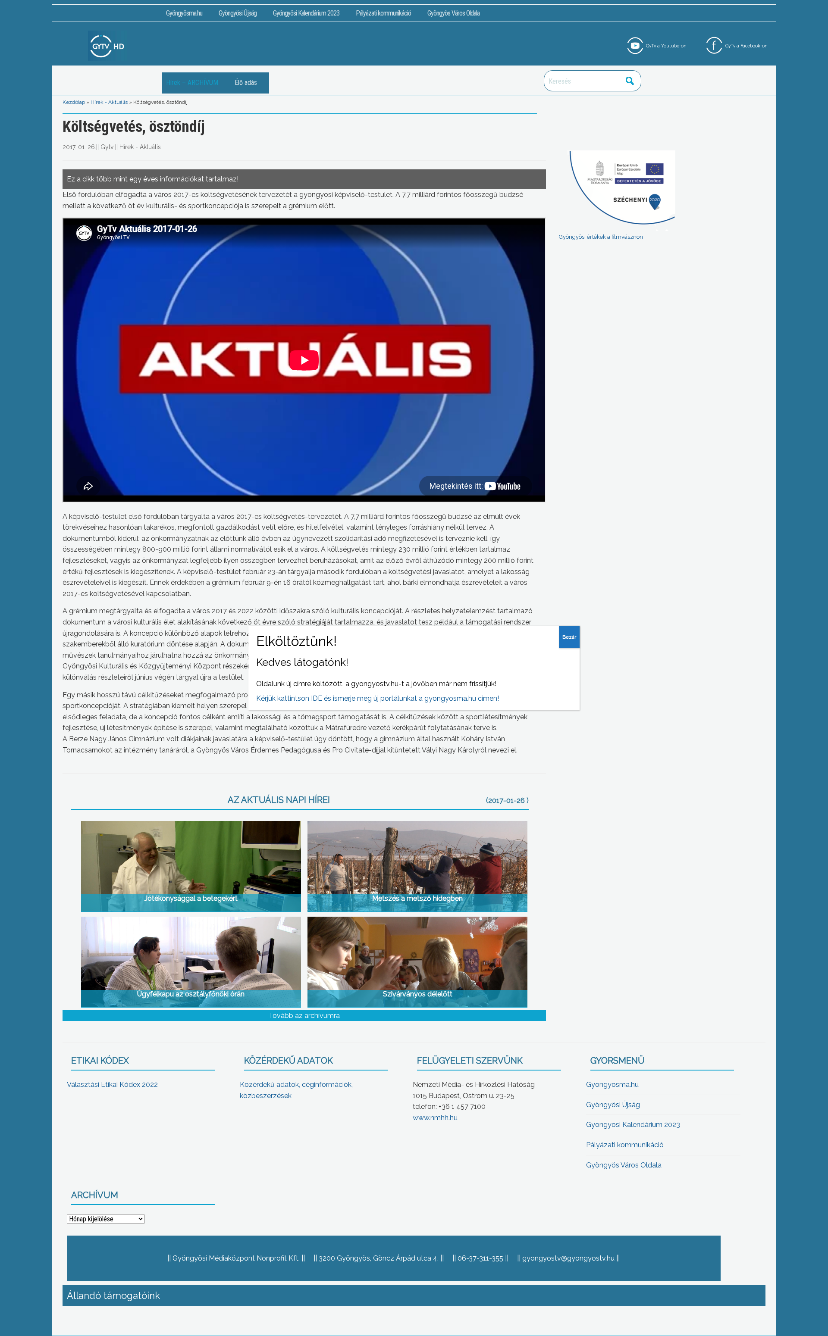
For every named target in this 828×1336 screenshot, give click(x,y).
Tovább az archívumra (304, 1015)
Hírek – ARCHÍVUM (192, 82)
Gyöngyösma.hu (184, 13)
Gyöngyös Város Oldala (453, 13)
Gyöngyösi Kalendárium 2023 (306, 13)
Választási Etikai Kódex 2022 (112, 1084)
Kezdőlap (74, 102)
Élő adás (246, 82)
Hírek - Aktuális (109, 102)
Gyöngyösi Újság (238, 13)
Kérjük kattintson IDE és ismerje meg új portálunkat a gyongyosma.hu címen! (377, 698)
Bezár (569, 637)
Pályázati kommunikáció (383, 13)
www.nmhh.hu (435, 1118)
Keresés (630, 81)
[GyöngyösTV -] (107, 45)
